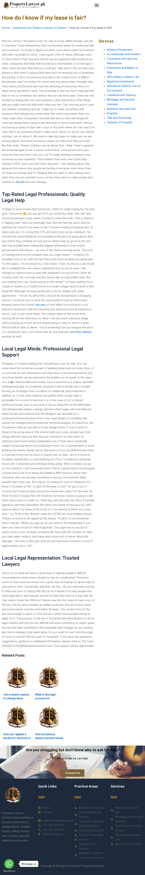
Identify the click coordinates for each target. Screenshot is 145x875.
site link (20, 182)
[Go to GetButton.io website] (9, 871)
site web (40, 304)
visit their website (81, 332)
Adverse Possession (120, 49)
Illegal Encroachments (120, 81)
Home (6, 27)
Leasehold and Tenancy (121, 95)
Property (112, 113)
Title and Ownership (119, 118)
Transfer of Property (119, 122)
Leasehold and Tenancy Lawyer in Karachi (39, 27)
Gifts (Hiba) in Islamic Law (123, 77)
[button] (96, 5)
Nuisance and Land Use (121, 109)
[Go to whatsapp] (9, 864)
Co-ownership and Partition (123, 54)
